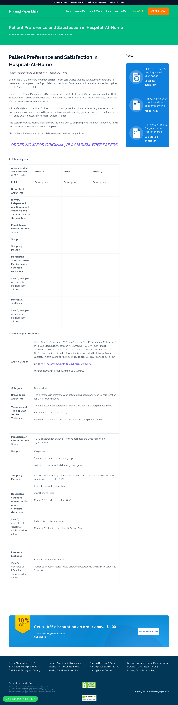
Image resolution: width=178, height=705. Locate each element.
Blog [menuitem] (108, 11)
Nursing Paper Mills (23, 11)
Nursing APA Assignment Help (64, 666)
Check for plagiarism (150, 83)
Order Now (158, 11)
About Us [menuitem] (80, 11)
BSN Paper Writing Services (23, 666)
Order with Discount (148, 631)
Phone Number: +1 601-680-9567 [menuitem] (68, 2)
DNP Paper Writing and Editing (24, 670)
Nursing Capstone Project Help (64, 670)
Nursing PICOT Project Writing (142, 666)
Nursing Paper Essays (101, 670)
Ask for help (151, 111)
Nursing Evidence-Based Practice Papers (148, 663)
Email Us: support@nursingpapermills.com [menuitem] (105, 2)
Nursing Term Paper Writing (141, 670)
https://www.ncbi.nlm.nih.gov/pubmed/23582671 (65, 364)
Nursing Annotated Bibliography (65, 663)
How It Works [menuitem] (95, 11)
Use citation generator (151, 139)
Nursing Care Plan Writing (103, 663)
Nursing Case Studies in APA (104, 666)
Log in (140, 11)
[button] (20, 699)
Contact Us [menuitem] (120, 11)
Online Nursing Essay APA (22, 663)
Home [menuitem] (68, 11)
